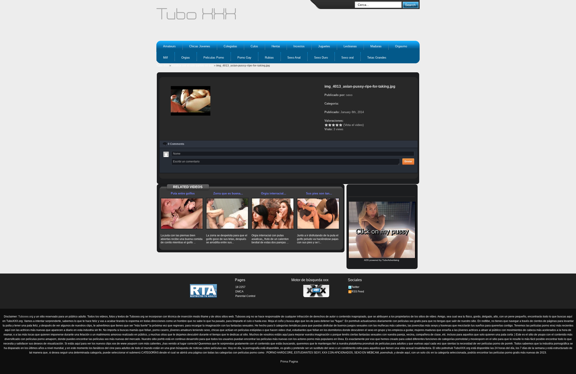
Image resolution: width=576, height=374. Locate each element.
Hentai (276, 46)
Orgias (185, 57)
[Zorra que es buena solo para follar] (227, 213)
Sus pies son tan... (319, 193)
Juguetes (324, 46)
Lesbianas (350, 46)
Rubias (269, 57)
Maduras (376, 46)
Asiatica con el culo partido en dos (192, 65)
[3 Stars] (333, 125)
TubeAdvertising (390, 260)
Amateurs (169, 46)
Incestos (299, 46)
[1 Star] (326, 125)
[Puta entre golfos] (181, 213)
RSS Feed (357, 291)
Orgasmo (401, 46)
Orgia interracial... (273, 193)
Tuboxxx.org (25, 316)
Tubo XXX (162, 65)
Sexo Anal (294, 57)
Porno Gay (244, 57)
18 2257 (240, 287)
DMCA (239, 291)
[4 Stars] (337, 125)
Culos (254, 46)
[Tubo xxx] (235, 15)
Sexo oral (347, 57)
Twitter (355, 287)
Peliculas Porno (213, 57)
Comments (176, 144)
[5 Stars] (340, 125)
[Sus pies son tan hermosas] (318, 213)
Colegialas (230, 46)
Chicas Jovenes (199, 46)
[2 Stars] (330, 125)
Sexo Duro (321, 57)
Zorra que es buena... (228, 193)
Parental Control (245, 296)
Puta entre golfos (183, 193)
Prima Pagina (289, 361)
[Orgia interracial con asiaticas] (272, 213)
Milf (165, 57)
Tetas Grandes (376, 57)
